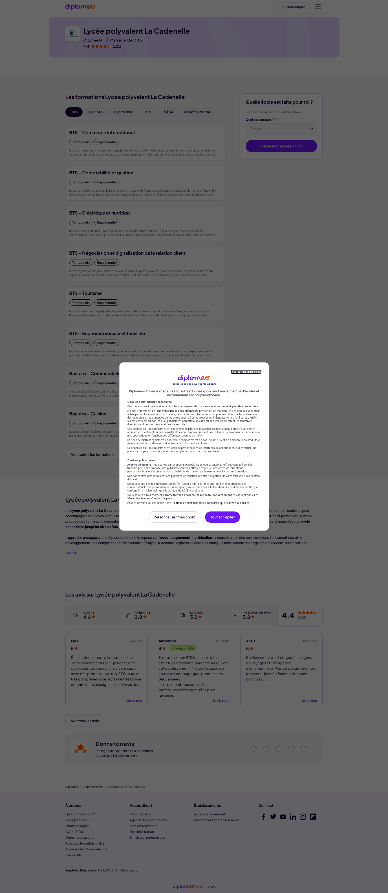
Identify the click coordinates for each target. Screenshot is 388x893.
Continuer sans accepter (246, 371)
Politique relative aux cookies (231, 503)
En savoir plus (195, 490)
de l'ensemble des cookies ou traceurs (175, 410)
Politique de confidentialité (188, 503)
